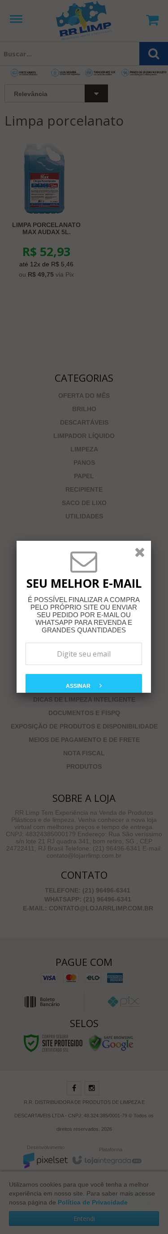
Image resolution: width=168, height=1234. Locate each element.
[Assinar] (84, 685)
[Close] (139, 552)
